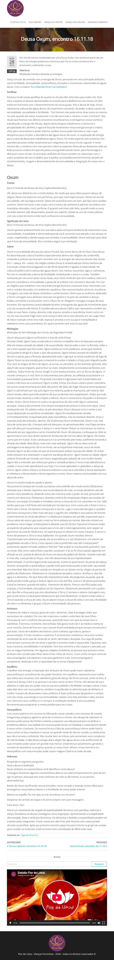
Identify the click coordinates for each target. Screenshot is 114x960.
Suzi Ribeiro (35, 22)
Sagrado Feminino (98, 22)
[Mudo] (99, 922)
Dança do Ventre (53, 22)
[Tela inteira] (103, 922)
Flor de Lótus (18, 22)
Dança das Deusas (75, 22)
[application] (57, 897)
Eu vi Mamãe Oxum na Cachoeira (48, 86)
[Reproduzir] (10, 922)
